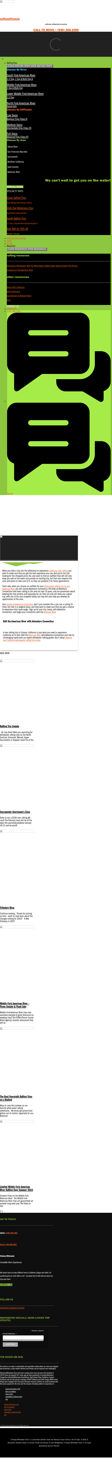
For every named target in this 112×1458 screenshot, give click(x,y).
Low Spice (17, 117)
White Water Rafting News (44, 266)
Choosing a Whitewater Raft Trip (20, 266)
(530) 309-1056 (68, 30)
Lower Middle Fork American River (25, 95)
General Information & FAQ (12, 1389)
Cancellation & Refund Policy (19, 296)
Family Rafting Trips (16, 218)
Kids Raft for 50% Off (17, 229)
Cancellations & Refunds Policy (13, 1397)
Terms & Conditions (10, 1392)
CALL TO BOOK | (45, 30)
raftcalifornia (10, 19)
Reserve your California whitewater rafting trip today (37, 639)
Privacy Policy (9, 1394)
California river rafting (58, 571)
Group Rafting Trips (16, 198)
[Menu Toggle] (2, 58)
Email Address (10, 1333)
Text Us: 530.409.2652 (8, 1245)
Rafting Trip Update (9, 726)
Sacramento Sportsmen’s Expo (15, 812)
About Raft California (16, 287)
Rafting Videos (62, 266)
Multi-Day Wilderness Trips (20, 208)
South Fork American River (21, 77)
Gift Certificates (13, 292)
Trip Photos (73, 266)
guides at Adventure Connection (20, 604)
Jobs (9, 300)
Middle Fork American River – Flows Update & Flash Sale (15, 1005)
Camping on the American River (20, 270)
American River (50, 612)
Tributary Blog (7, 907)
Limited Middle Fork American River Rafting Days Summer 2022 (16, 1188)
